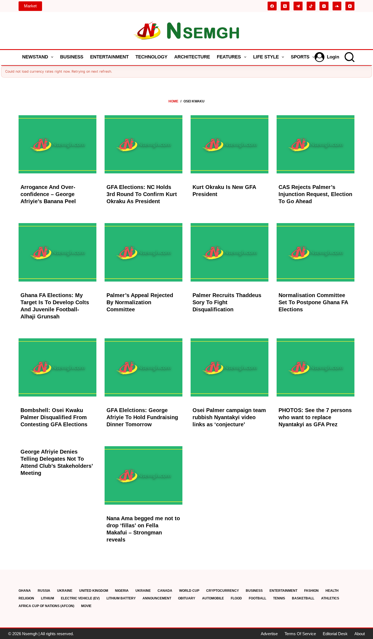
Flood (236, 598)
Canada (165, 591)
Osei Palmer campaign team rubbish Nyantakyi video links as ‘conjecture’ (229, 417)
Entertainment (109, 57)
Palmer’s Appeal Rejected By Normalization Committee (139, 302)
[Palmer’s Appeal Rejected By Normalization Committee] (143, 252)
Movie (86, 606)
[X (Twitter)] (285, 6)
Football (257, 598)
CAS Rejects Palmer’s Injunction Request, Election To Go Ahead (315, 194)
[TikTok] (311, 6)
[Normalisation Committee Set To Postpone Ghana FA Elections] (315, 252)
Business (71, 57)
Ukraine (64, 591)
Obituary (186, 598)
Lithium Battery (121, 598)
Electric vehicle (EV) (80, 598)
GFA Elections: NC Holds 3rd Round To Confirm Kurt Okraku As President (141, 194)
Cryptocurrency (222, 591)
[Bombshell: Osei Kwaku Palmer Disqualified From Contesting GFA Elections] (57, 367)
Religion (26, 598)
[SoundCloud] (337, 6)
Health (332, 591)
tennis (279, 598)
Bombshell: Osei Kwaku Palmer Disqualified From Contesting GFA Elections (53, 417)
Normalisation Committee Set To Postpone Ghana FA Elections (313, 302)
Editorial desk (335, 633)
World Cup (189, 591)
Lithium (47, 598)
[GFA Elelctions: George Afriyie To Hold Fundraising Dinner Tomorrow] (143, 367)
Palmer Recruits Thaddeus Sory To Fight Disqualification (227, 302)
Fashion (311, 591)
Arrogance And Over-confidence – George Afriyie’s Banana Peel (48, 194)
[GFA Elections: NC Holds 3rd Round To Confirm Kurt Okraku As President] (143, 144)
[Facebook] (272, 6)
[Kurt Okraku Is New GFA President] (229, 144)
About (359, 633)
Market (30, 6)
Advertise (269, 633)
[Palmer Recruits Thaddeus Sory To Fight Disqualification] (229, 252)
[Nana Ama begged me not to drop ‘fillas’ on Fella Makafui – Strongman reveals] (143, 475)
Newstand (35, 57)
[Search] (349, 57)
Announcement (157, 598)
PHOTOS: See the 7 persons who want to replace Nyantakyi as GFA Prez (315, 417)
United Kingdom (93, 591)
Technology (151, 57)
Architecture (192, 57)
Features (229, 57)
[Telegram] (298, 6)
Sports (300, 57)
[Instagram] (323, 6)
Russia (44, 591)
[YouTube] (349, 6)
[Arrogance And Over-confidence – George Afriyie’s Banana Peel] (57, 144)
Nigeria (122, 591)
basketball (303, 598)
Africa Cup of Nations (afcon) (46, 606)
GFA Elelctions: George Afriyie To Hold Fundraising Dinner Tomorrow (142, 417)
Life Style (266, 57)
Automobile (213, 598)
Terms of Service (300, 633)
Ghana (25, 591)
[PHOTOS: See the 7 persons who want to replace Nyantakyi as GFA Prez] (315, 367)
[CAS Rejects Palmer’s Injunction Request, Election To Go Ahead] (315, 144)
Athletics (330, 598)
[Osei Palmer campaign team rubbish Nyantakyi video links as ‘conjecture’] (229, 367)
